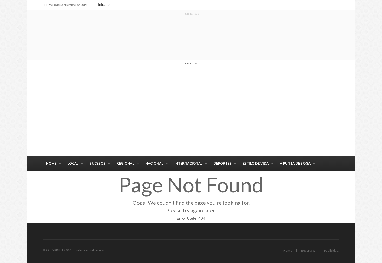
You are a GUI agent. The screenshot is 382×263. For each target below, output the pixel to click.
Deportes (223, 163)
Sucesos (98, 163)
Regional (125, 163)
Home (51, 163)
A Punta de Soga (295, 163)
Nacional (154, 163)
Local (73, 163)
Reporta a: (308, 250)
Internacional (188, 163)
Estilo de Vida (256, 163)
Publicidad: (331, 250)
